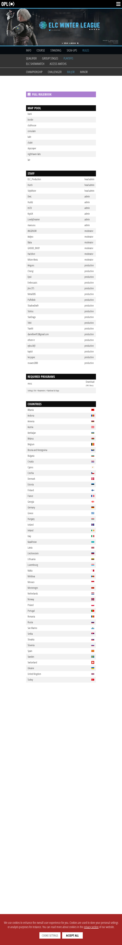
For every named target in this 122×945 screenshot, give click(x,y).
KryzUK (30, 213)
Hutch (30, 185)
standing (55, 50)
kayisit (30, 351)
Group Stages (50, 58)
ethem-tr (31, 340)
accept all (72, 935)
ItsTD (30, 208)
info (28, 50)
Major (71, 72)
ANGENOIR (32, 231)
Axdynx (30, 236)
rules (85, 50)
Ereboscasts (32, 282)
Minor (84, 72)
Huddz (30, 202)
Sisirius (30, 311)
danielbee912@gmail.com (38, 334)
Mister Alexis (33, 259)
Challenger (55, 72)
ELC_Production (34, 179)
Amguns (31, 265)
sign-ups (72, 50)
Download (90, 382)
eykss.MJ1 (32, 345)
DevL (30, 196)
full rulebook (41, 94)
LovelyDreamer (34, 219)
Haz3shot (31, 254)
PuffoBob (31, 300)
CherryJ (30, 271)
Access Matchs (58, 64)
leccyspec (31, 357)
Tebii (29, 323)
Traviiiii (30, 328)
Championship (34, 72)
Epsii (29, 277)
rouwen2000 (33, 363)
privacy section (91, 927)
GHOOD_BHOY (34, 248)
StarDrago (32, 317)
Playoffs (68, 58)
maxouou (31, 225)
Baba (30, 242)
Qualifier (31, 58)
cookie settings (50, 935)
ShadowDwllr (33, 305)
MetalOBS (32, 294)
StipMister (32, 190)
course (41, 50)
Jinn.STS (31, 288)
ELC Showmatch (35, 64)
